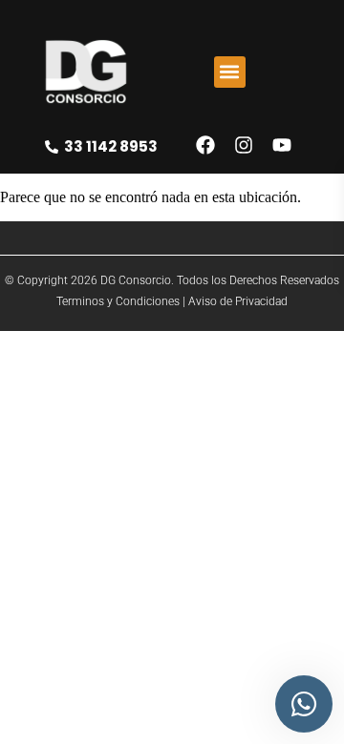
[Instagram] (244, 145)
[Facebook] (205, 145)
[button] (230, 72)
